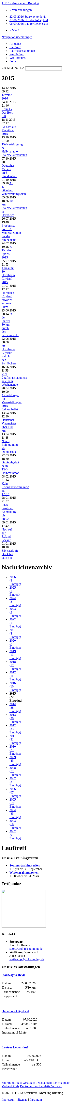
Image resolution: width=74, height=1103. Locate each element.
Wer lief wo (16, 54)
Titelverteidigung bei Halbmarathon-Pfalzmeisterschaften (14, 150)
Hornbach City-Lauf (15, 1011)
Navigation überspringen (17, 37)
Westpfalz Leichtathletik (37, 1082)
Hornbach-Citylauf (28, 20)
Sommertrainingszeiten (24, 865)
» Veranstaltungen (20, 10)
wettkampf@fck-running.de (26, 959)
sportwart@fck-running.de (25, 948)
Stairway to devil (27, 16)
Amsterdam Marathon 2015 (9, 130)
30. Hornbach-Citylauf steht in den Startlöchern (9, 354)
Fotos (12, 61)
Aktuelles (15, 43)
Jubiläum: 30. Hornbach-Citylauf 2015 (8, 275)
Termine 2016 (7, 96)
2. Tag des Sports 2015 (7, 252)
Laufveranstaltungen (22, 50)
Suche (13, 68)
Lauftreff (15, 47)
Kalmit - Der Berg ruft (7, 112)
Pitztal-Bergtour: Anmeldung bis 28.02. (9, 511)
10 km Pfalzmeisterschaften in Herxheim (14, 208)
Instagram (36, 1099)
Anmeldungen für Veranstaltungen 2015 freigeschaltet (12, 402)
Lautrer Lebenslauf (28, 23)
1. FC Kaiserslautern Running (20, 3)
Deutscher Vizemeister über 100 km (9, 425)
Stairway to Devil (13, 975)
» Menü (14, 30)
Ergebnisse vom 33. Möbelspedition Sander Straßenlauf (11, 232)
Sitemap (22, 1099)
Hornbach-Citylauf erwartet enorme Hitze (8, 300)
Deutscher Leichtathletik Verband (41, 1086)
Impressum (8, 1099)
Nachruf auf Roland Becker (7, 535)
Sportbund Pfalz (12, 1082)
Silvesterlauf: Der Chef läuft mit (10, 554)
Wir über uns (17, 57)
